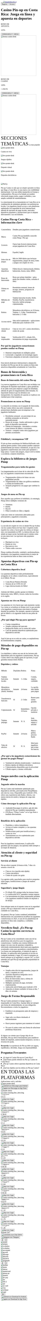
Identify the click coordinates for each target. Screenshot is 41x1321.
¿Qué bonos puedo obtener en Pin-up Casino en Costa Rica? (19, 1061)
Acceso (12, 4)
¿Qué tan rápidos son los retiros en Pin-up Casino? (21, 1068)
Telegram (16, 1237)
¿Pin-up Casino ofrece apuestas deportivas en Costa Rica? (20, 1065)
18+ (3, 1294)
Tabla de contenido (14, 179)
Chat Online (18, 1235)
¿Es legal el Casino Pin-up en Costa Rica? (18, 1058)
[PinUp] (4, 184)
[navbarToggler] (2, 2)
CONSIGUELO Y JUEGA (10, 34)
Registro (4, 4)
